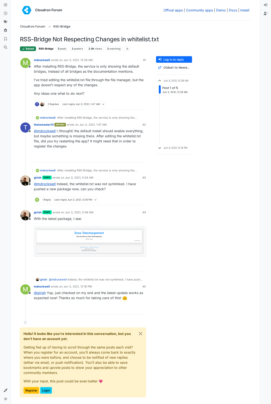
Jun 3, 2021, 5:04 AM (79, 177)
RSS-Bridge (46, 48)
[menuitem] (265, 5)
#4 (144, 212)
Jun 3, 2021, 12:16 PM (78, 286)
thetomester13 (44, 124)
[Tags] (5, 22)
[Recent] (5, 13)
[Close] (141, 334)
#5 (144, 286)
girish (37, 177)
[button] (5, 390)
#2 (144, 124)
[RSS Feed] (127, 48)
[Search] (5, 47)
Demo (221, 10)
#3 (144, 177)
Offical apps (173, 10)
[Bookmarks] (5, 39)
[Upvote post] (136, 104)
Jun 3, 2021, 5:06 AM (79, 212)
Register (31, 390)
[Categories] (5, 5)
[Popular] (5, 30)
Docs (233, 10)
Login (46, 390)
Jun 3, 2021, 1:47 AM (93, 124)
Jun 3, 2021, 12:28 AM (78, 60)
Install (244, 10)
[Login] (265, 5)
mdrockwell (42, 60)
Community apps (199, 10)
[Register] (265, 13)
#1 (144, 60)
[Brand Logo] (27, 10)
